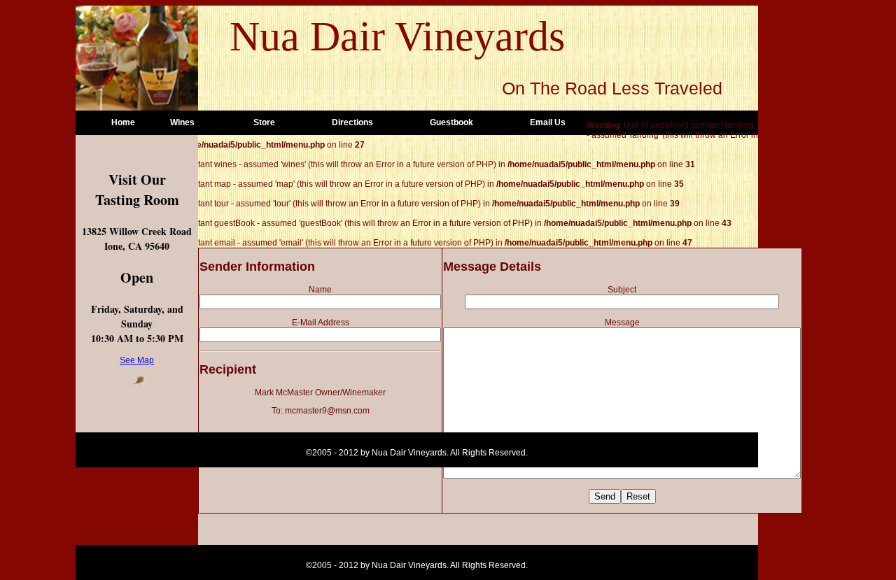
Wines (182, 122)
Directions (352, 122)
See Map (137, 360)
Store (264, 122)
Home (123, 122)
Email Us (548, 122)
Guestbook (451, 122)
